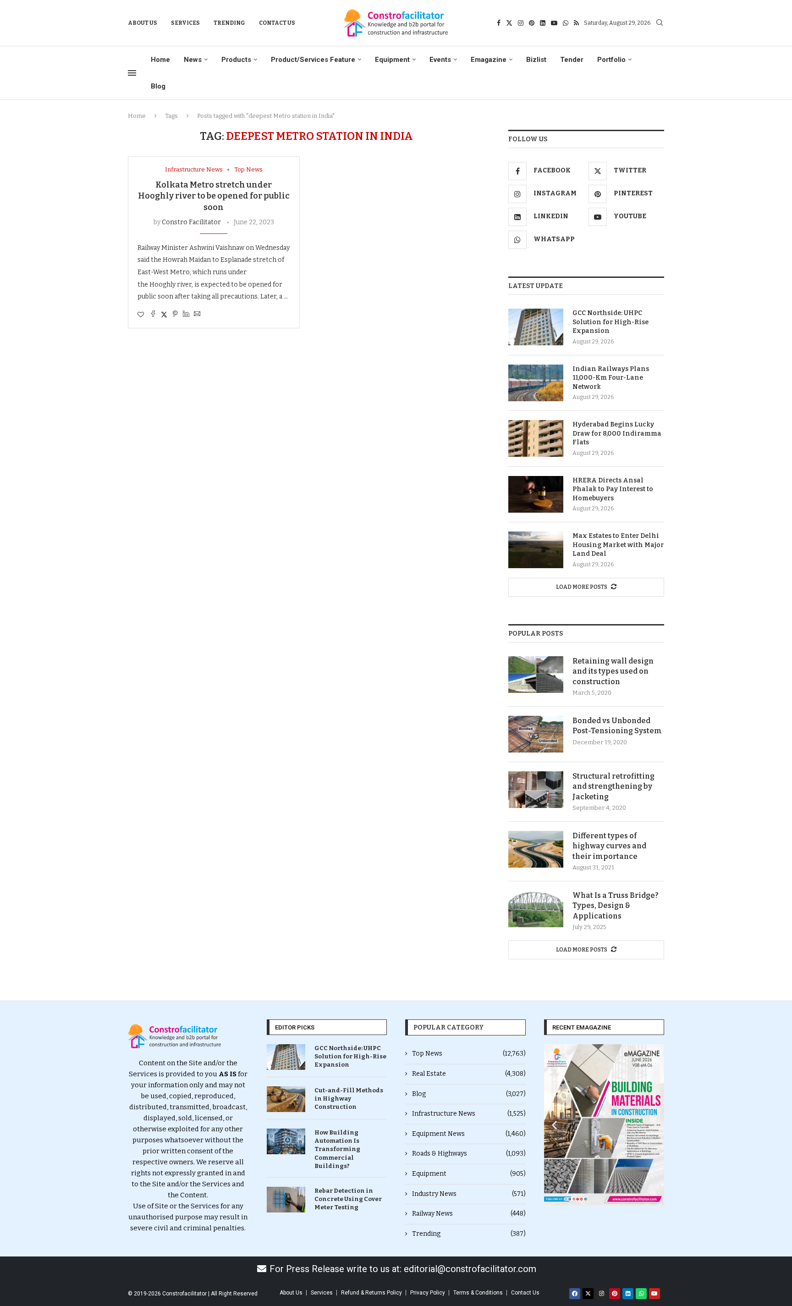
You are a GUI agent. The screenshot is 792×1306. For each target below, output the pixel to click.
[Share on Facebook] (153, 314)
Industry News (469, 1194)
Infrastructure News (469, 1114)
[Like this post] (141, 315)
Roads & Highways (469, 1153)
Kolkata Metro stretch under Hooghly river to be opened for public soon (214, 196)
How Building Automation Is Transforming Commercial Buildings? (337, 1149)
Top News (469, 1053)
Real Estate (469, 1074)
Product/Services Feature (313, 59)
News (193, 59)
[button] (554, 1125)
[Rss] (576, 23)
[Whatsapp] (565, 23)
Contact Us (277, 23)
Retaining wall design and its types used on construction (613, 671)
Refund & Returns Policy (371, 1292)
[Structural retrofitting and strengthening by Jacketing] (535, 789)
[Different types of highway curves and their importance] (535, 849)
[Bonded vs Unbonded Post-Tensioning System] (535, 734)
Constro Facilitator (191, 222)
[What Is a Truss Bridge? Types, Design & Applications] (535, 909)
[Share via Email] (197, 314)
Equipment (392, 59)
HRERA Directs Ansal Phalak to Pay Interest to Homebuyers (612, 489)
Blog (158, 86)
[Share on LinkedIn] (186, 314)
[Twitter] (509, 23)
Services (185, 23)
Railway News (469, 1213)
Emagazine (488, 59)
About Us (142, 23)
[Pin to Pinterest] (175, 314)
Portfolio (611, 59)
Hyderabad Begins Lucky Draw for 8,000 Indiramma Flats (616, 433)
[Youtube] (554, 23)
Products (236, 59)
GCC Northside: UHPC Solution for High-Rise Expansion (610, 322)
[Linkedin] (542, 23)
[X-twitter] (588, 1293)
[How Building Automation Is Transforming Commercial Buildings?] (286, 1141)
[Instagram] (520, 23)
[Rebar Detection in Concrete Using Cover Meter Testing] (286, 1199)
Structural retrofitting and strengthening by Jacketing (613, 786)
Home (160, 59)
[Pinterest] (531, 23)
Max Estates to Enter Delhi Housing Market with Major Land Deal (618, 545)
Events (440, 59)
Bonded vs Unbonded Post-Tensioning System (617, 725)
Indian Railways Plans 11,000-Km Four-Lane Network (610, 378)
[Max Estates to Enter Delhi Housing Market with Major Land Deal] (535, 549)
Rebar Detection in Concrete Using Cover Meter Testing (348, 1199)
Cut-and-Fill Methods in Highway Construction (348, 1098)
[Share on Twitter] (164, 314)
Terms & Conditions (478, 1292)
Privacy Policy (427, 1292)
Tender (571, 59)
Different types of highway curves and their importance (609, 846)
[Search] (659, 23)
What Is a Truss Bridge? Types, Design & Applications (615, 905)
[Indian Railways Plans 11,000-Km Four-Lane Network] (535, 383)
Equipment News (469, 1134)
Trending (229, 23)
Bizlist (536, 59)
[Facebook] (498, 23)
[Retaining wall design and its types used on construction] (535, 674)
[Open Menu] (132, 73)
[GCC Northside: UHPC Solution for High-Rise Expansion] (535, 327)
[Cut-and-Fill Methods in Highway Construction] (286, 1099)
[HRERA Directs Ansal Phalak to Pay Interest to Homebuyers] (535, 494)
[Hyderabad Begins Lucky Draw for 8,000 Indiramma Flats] (535, 438)
